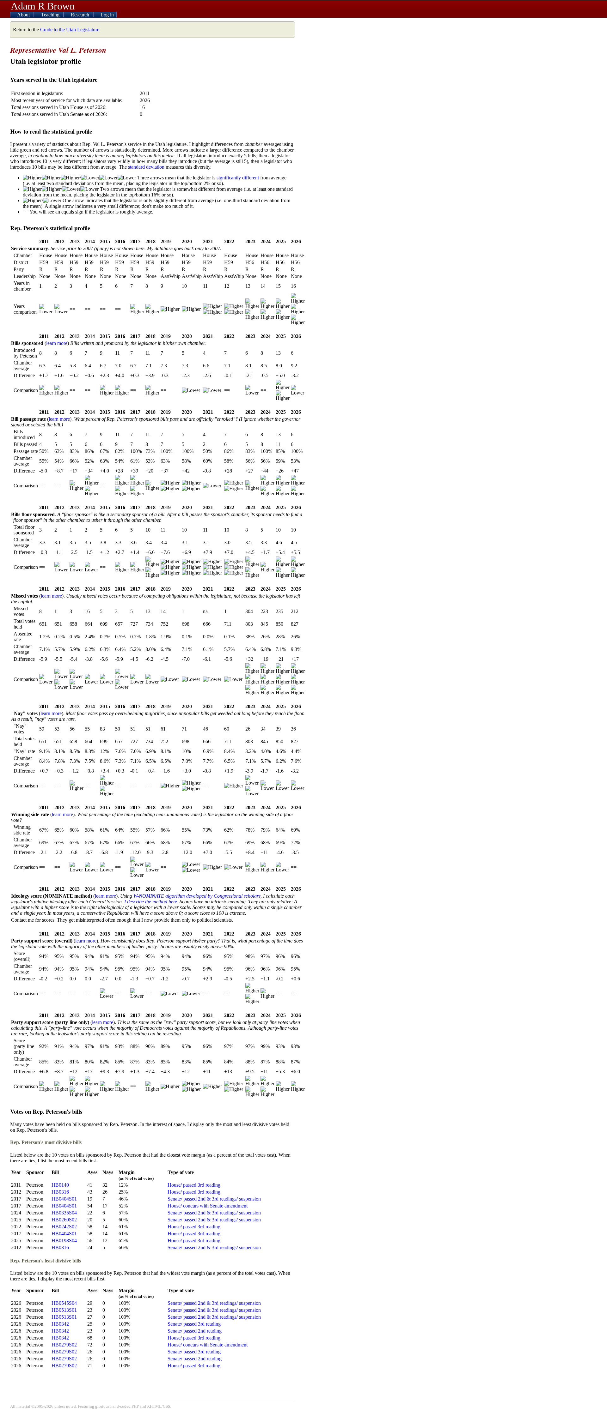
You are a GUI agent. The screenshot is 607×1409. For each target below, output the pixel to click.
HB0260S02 (64, 1219)
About (24, 14)
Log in (107, 14)
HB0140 (60, 1185)
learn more (56, 343)
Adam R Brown (43, 6)
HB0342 (60, 1324)
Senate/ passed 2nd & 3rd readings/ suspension (214, 1198)
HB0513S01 (64, 1310)
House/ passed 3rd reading (194, 1185)
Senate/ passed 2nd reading (195, 1331)
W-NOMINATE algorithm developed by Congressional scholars (197, 896)
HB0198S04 (64, 1240)
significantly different (238, 177)
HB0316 (60, 1192)
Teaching (51, 14)
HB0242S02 (64, 1226)
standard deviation (146, 167)
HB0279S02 (64, 1344)
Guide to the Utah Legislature (69, 29)
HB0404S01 (64, 1198)
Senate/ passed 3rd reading (194, 1324)
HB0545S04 (64, 1303)
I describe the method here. (151, 901)
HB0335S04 (64, 1212)
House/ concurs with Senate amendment (208, 1205)
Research (80, 14)
